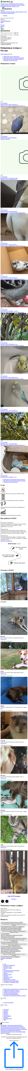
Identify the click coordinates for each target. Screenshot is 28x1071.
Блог (10, 5)
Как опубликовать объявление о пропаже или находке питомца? (14, 925)
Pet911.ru (3, 54)
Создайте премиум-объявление (11, 994)
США (4, 1019)
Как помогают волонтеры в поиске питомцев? (11, 929)
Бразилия (5, 1010)
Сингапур (5, 1014)
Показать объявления (6, 44)
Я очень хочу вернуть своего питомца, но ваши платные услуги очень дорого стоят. (14, 945)
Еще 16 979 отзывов (14, 896)
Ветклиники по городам (9, 979)
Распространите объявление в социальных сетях (15, 989)
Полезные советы (14, 11)
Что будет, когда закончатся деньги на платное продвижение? (14, 940)
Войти (2, 22)
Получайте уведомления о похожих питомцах (14, 995)
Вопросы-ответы (19, 3)
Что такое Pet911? (5, 933)
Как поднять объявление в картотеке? (9, 942)
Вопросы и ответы (5, 11)
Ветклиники (12, 3)
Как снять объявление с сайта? (8, 952)
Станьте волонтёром (8, 1002)
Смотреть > (14, 899)
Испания (5, 1017)
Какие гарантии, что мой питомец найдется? (10, 951)
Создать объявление (5, 21)
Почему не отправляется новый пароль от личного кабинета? (14, 955)
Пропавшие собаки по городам (12, 1031)
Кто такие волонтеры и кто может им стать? (10, 946)
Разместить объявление (6, 540)
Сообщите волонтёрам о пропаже (11, 991)
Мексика (5, 1013)
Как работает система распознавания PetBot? (11, 928)
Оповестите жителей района (10, 993)
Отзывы (14, 6)
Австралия (6, 1009)
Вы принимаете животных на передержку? (10, 956)
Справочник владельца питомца (11, 970)
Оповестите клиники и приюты (11, 990)
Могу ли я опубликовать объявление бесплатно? (11, 935)
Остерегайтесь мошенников (7, 13)
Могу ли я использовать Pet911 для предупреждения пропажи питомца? (14, 932)
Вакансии (9, 6)
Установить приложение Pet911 (11, 980)
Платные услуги (5, 5)
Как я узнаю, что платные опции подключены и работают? (14, 938)
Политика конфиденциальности (13, 1027)
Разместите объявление (9, 965)
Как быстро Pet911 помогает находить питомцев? (12, 922)
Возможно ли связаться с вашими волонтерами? (11, 948)
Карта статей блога (8, 971)
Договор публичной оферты (14, 1029)
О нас (17, 6)
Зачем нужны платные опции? (7, 936)
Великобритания (7, 1018)
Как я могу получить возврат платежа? (9, 949)
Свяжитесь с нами (15, 5)
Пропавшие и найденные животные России (11, 1025)
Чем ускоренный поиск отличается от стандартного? (12, 926)
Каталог (7, 3)
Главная (2, 3)
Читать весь (3, 639)
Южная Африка (7, 1016)
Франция (5, 1012)
